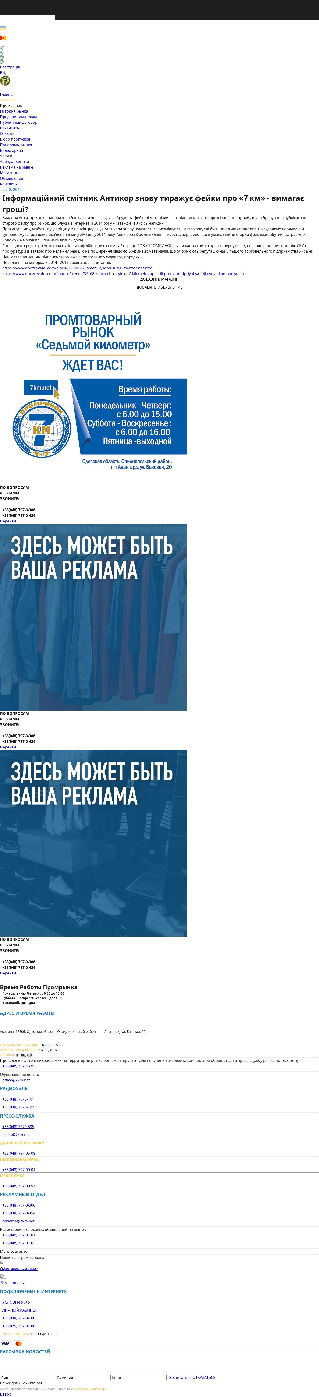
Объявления (11, 178)
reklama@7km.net (18, 1221)
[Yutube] (159, 58)
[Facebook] (159, 47)
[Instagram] (159, 51)
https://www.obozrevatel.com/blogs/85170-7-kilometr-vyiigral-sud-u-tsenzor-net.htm (77, 268)
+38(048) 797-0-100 (18, 1318)
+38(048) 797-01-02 (18, 1242)
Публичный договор (18, 122)
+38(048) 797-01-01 (18, 1235)
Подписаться (179, 1377)
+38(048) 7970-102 (18, 1107)
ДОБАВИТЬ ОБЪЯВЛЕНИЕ (159, 287)
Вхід (3, 72)
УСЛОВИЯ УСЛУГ (17, 1302)
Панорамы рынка (16, 144)
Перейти (8, 521)
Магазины (9, 172)
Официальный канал (19, 1268)
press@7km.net (16, 1134)
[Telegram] (159, 62)
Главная (7, 94)
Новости (8, 99)
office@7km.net (16, 1080)
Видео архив (11, 150)
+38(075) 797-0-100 (18, 1326)
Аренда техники (14, 161)
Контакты (9, 184)
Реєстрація (10, 67)
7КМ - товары (12, 1282)
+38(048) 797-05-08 (18, 1153)
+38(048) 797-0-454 (18, 1213)
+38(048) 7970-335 (18, 1066)
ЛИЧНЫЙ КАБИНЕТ (19, 1310)
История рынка (14, 111)
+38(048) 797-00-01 (18, 1169)
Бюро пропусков (15, 139)
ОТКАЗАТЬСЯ (204, 1377)
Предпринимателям (18, 116)
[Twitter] (159, 55)
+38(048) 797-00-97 (18, 1186)
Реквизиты (10, 128)
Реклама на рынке (16, 167)
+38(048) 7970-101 (18, 1099)
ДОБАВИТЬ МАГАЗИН (159, 279)
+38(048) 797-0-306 (18, 1205)
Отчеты (7, 133)
